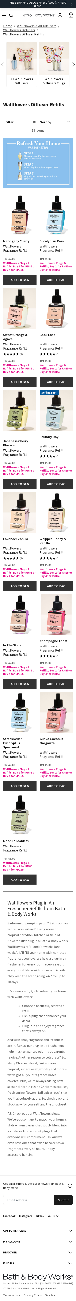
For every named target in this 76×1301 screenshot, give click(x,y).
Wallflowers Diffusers (19, 30)
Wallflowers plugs (46, 1113)
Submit (63, 1200)
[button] (11, 15)
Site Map (51, 1295)
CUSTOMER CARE (15, 1230)
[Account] (60, 15)
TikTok (39, 1216)
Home (7, 26)
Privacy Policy (33, 1295)
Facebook (9, 1216)
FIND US (8, 1263)
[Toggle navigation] (4, 15)
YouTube (53, 1216)
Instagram (25, 1216)
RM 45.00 (9, 259)
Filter (9, 122)
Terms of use (11, 1295)
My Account (11, 1241)
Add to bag (20, 280)
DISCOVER (10, 1252)
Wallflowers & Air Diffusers (36, 26)
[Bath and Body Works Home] (38, 15)
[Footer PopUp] (70, 1185)
